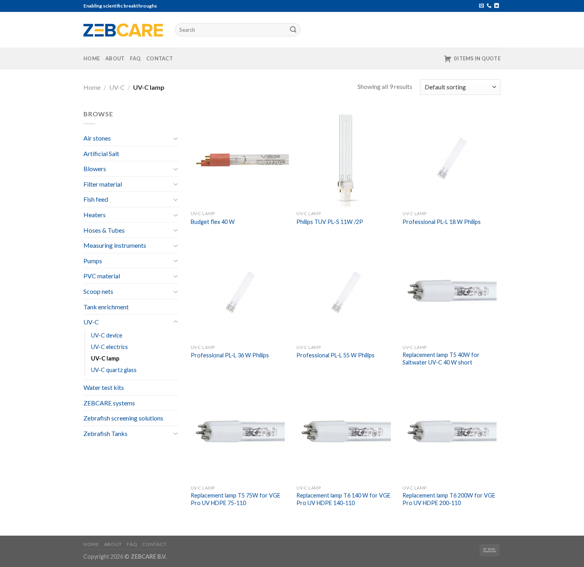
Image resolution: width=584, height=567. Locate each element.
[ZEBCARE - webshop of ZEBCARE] (123, 30)
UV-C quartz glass (114, 369)
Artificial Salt (101, 153)
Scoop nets (98, 291)
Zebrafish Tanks (105, 433)
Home (91, 58)
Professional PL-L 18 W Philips (441, 221)
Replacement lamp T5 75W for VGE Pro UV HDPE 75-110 (235, 499)
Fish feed (95, 199)
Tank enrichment (106, 306)
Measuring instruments (114, 245)
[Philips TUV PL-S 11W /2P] (345, 158)
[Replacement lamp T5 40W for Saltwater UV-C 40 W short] (451, 292)
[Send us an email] (481, 6)
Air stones (97, 138)
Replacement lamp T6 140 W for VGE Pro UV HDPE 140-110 (343, 499)
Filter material (102, 184)
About (114, 58)
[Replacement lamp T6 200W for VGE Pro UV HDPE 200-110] (451, 432)
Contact (159, 58)
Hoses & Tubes (104, 230)
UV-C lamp (105, 358)
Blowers (94, 168)
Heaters (94, 214)
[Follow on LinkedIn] (496, 6)
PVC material (101, 276)
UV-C (117, 87)
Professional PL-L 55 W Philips (335, 355)
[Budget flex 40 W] (240, 158)
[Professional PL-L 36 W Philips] (240, 292)
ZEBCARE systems (109, 403)
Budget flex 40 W (213, 221)
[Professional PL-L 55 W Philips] (345, 292)
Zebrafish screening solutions (123, 418)
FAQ (135, 58)
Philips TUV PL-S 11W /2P (329, 221)
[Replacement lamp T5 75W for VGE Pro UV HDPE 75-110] (240, 432)
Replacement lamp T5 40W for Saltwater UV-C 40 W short (441, 358)
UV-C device (106, 335)
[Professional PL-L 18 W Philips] (451, 158)
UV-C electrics (109, 346)
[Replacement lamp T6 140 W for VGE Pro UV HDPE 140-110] (345, 432)
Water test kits (103, 387)
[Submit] (293, 30)
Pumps (92, 260)
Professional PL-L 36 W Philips (230, 355)
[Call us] (489, 6)
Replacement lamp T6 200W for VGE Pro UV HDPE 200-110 (448, 499)
